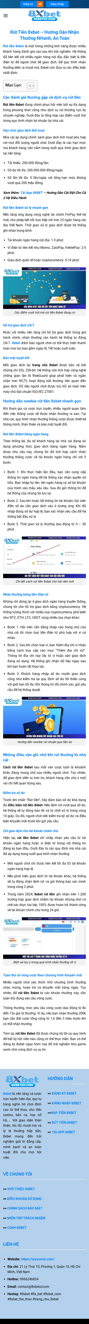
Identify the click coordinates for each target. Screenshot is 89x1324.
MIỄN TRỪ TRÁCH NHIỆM (26, 1218)
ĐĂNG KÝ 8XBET (64, 1093)
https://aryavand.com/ (37, 1259)
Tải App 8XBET (31, 193)
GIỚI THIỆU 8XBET (21, 1189)
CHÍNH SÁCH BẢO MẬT (24, 1208)
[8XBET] (44, 16)
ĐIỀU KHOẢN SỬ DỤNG (24, 1199)
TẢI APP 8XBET (63, 1132)
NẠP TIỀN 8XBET (63, 1113)
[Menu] (5, 15)
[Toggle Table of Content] (28, 85)
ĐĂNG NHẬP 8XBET (66, 1103)
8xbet (7, 1094)
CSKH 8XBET (16, 1228)
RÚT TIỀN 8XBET (64, 1123)
